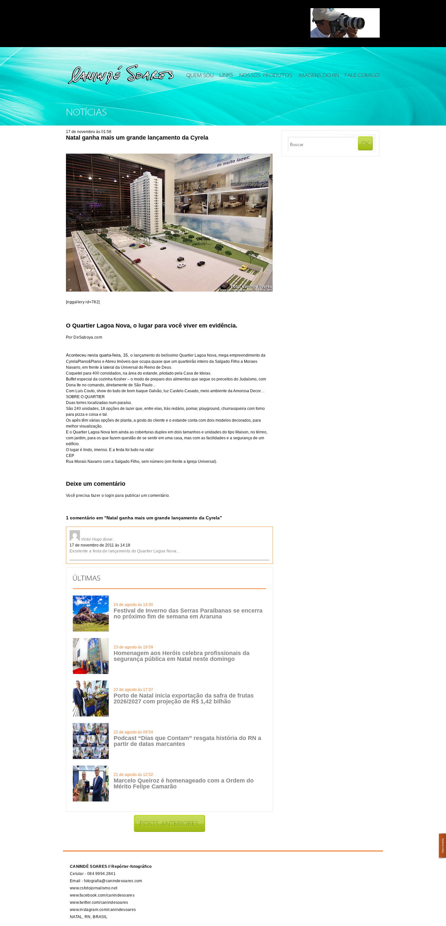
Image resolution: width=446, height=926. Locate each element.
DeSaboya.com (87, 337)
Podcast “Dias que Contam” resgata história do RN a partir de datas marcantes (187, 741)
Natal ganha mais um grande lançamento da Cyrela (137, 137)
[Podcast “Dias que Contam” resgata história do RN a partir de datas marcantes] (91, 757)
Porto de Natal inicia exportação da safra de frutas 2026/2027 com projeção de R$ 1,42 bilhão (184, 698)
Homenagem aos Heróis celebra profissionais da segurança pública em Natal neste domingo (181, 656)
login (109, 495)
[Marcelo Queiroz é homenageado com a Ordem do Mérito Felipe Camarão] (91, 800)
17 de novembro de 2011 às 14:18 (100, 545)
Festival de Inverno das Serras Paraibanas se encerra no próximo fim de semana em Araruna (188, 613)
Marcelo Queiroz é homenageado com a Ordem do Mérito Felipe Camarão (184, 783)
